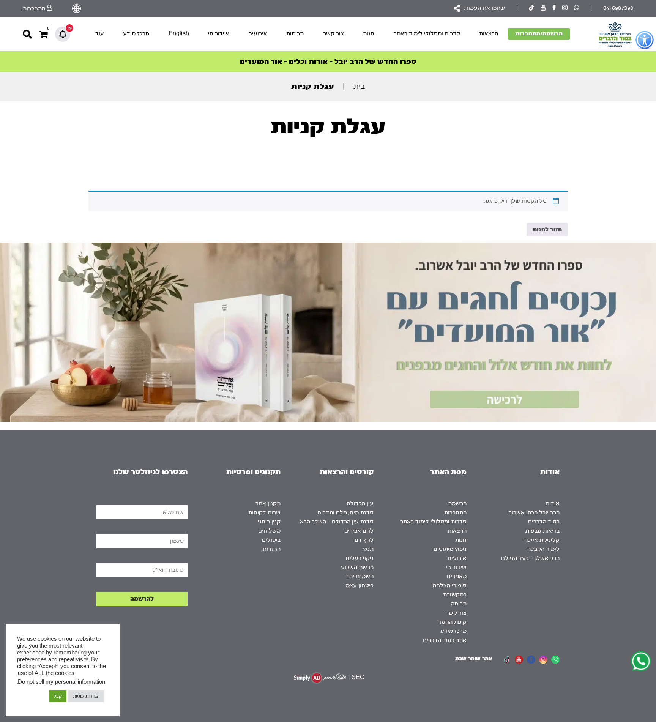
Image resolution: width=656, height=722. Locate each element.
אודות (553, 503)
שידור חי (218, 33)
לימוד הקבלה (543, 549)
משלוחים (269, 531)
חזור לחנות (547, 229)
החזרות (272, 549)
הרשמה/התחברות (539, 33)
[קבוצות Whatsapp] (576, 8)
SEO (358, 677)
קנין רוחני (269, 522)
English (179, 33)
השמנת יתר (360, 576)
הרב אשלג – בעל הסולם (530, 558)
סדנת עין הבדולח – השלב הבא (337, 522)
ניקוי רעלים (360, 558)
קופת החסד (452, 622)
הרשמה (457, 503)
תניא (368, 549)
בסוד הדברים (544, 522)
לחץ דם (364, 540)
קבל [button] (58, 696)
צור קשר (333, 33)
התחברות (455, 512)
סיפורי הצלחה (450, 585)
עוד (99, 33)
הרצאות (488, 33)
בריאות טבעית (542, 531)
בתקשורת (455, 594)
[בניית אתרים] (320, 678)
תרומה (459, 604)
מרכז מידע (136, 33)
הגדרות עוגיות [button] (86, 696)
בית (359, 86)
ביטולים (271, 540)
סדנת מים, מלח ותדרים (345, 512)
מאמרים (457, 576)
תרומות (295, 33)
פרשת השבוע (357, 567)
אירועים (257, 33)
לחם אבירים (359, 531)
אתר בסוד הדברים (445, 640)
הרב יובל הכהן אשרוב (534, 512)
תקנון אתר (268, 503)
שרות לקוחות (264, 512)
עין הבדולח (360, 503)
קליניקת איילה (542, 540)
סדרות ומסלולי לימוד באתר (427, 33)
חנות (368, 33)
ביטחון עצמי (359, 585)
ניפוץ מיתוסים (450, 549)
